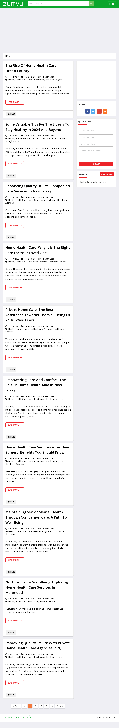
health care (21, 79)
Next (59, 706)
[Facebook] (87, 111)
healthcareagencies (41, 138)
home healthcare (36, 79)
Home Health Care (45, 76)
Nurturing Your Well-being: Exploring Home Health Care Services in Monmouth (36, 587)
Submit (96, 164)
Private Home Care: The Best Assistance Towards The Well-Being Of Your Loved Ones (37, 314)
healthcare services (57, 261)
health (11, 79)
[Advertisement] (59, 30)
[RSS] (105, 111)
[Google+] (99, 111)
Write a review (107, 174)
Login (112, 3)
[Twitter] (93, 111)
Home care (30, 76)
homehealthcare (23, 138)
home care (33, 200)
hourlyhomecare (13, 141)
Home (8, 56)
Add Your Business (16, 717)
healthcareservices (61, 138)
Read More (13, 102)
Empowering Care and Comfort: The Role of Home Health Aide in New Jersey (35, 384)
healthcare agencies (55, 79)
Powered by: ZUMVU (106, 717)
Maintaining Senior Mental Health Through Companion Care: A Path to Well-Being (36, 517)
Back (17, 706)
